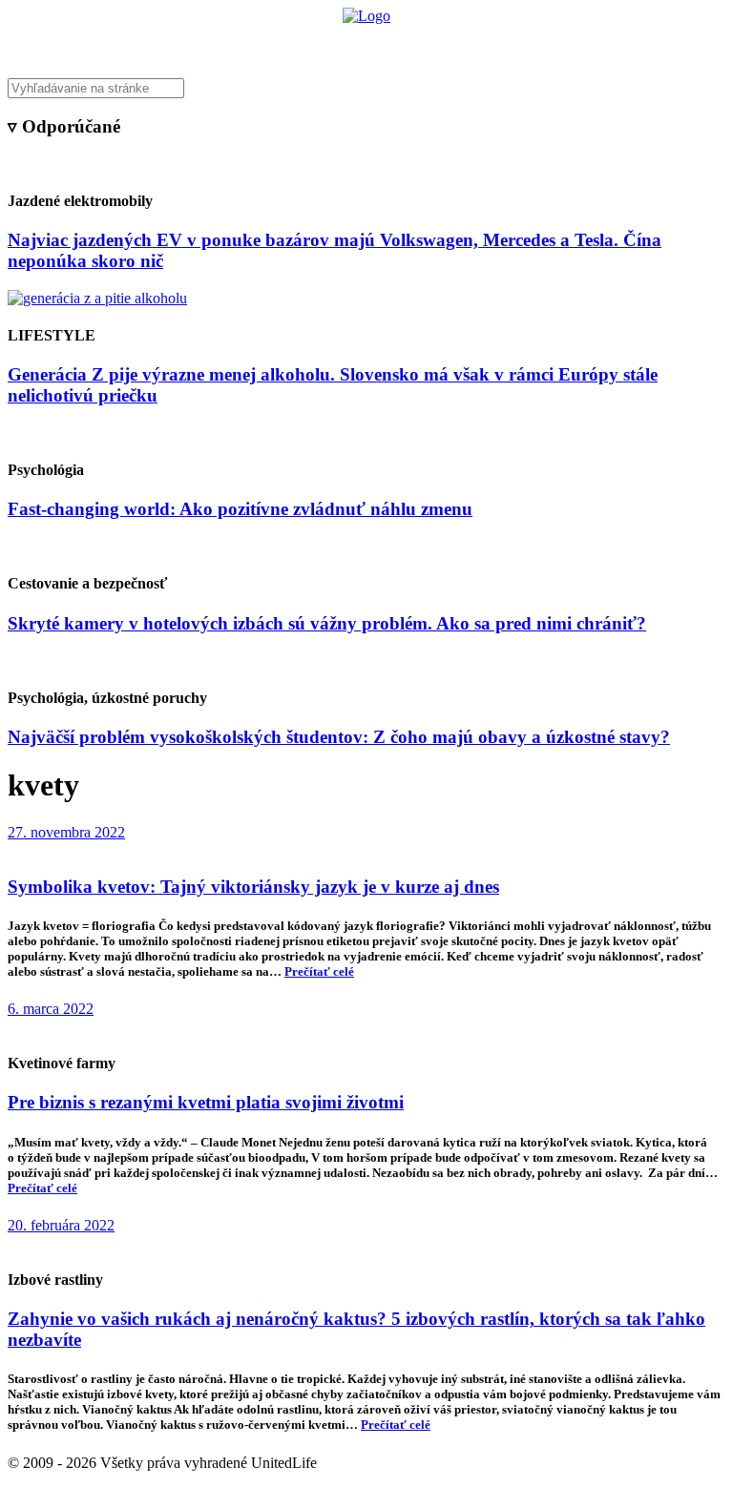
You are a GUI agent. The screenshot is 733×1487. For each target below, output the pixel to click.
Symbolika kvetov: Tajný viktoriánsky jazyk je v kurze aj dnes (253, 887)
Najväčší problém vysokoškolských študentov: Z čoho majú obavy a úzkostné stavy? (339, 737)
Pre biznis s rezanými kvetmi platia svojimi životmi (206, 1102)
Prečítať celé (319, 971)
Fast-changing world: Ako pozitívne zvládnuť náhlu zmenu (240, 509)
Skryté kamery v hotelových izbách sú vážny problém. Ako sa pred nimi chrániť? (327, 623)
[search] (366, 88)
